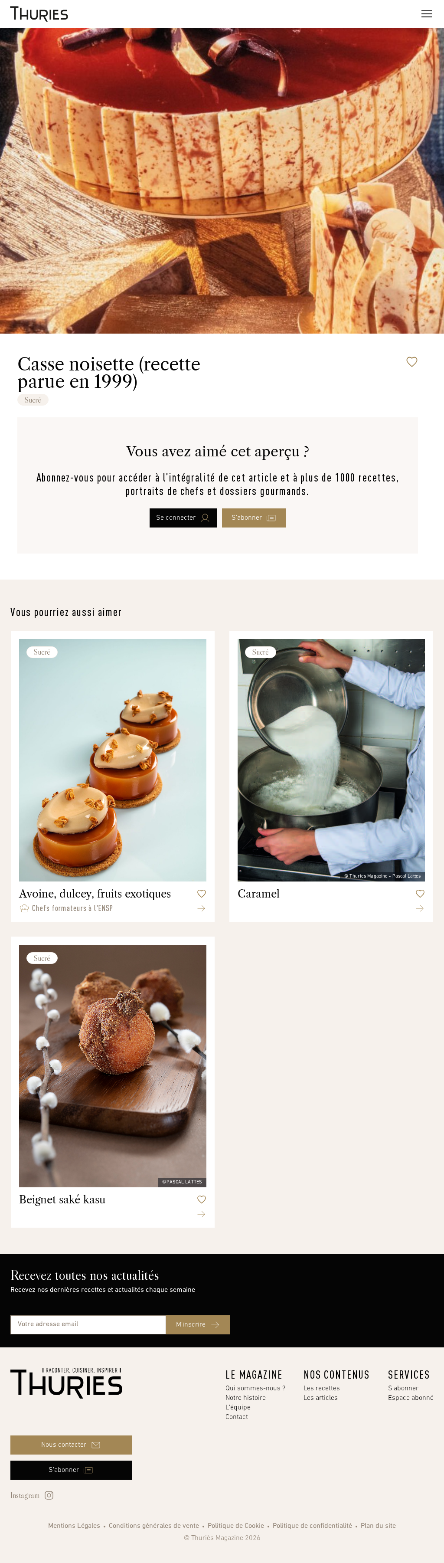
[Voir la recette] (201, 908)
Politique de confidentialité (312, 1526)
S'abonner (403, 1388)
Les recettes (322, 1388)
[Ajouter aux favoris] (412, 362)
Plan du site (378, 1526)
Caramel (259, 894)
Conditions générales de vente (154, 1526)
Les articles (321, 1398)
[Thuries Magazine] (66, 1383)
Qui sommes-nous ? (255, 1388)
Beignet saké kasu (62, 1199)
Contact (236, 1417)
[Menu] (426, 14)
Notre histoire (245, 1398)
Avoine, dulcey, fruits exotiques (95, 894)
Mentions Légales (74, 1526)
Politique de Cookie (236, 1526)
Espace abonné (411, 1398)
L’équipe (238, 1407)
